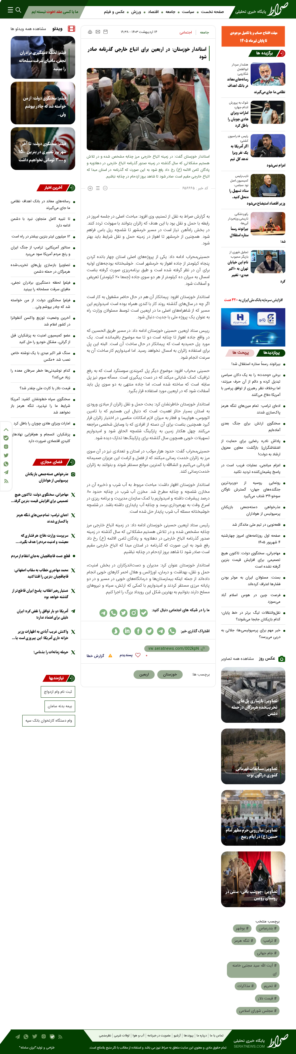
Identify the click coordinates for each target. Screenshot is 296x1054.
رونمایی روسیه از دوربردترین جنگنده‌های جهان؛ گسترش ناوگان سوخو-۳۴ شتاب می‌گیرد (251, 489)
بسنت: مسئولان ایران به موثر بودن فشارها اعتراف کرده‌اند (251, 580)
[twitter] (149, 631)
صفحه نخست (212, 12)
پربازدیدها (272, 352)
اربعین (144, 674)
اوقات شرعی (122, 1035)
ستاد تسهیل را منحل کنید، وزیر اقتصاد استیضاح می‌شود (257, 197)
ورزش (136, 12)
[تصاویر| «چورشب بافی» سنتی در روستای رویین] (253, 879)
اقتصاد (153, 12)
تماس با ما (216, 1035)
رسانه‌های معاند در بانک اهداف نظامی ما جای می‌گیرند (256, 86)
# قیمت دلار (267, 998)
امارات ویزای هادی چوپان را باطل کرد (42, 423)
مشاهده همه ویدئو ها (28, 29)
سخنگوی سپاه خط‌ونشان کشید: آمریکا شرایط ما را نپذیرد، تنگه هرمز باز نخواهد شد (40, 406)
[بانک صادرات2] (253, 319)
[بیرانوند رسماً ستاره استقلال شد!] (266, 223)
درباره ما (202, 1035)
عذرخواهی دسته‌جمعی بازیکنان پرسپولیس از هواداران (251, 510)
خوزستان (170, 674)
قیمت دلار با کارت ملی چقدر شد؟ (45, 388)
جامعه (170, 12)
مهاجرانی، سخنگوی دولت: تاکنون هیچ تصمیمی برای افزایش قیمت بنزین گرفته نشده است (251, 560)
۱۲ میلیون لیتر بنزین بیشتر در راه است (41, 236)
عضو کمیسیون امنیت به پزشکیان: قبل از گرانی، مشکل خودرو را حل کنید (40, 338)
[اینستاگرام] (6, 446)
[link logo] (259, 9)
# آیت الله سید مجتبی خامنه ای (254, 970)
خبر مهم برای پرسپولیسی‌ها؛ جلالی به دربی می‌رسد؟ (251, 633)
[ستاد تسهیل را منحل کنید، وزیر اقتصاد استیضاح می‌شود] (266, 185)
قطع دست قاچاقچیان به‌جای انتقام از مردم (40, 556)
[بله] (6, 438)
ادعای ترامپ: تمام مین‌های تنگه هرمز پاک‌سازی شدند (251, 409)
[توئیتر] (6, 455)
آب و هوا (138, 1035)
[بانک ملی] (253, 300)
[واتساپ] (6, 464)
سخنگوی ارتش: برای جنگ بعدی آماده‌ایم (251, 426)
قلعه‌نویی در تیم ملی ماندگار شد (256, 525)
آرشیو (177, 1035)
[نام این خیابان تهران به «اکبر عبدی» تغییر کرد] (266, 261)
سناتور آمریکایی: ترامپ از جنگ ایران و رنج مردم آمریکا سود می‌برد (40, 250)
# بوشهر (242, 928)
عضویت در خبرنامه (159, 1035)
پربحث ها (241, 352)
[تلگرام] (6, 472)
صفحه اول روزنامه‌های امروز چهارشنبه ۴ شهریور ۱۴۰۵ (251, 539)
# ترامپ (270, 941)
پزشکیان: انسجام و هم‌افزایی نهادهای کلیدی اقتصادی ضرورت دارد (40, 437)
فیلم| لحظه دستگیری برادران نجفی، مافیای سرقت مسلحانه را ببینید (42, 61)
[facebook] (138, 631)
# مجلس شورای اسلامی (258, 1011)
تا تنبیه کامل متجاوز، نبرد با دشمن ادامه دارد (40, 222)
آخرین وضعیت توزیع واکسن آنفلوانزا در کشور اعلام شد (40, 321)
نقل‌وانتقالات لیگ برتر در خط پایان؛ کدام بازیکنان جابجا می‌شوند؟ (251, 616)
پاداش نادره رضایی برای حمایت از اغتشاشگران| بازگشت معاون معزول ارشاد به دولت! (251, 448)
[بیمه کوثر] (253, 338)
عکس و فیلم (114, 12)
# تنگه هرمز (243, 941)
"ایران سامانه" (27, 1048)
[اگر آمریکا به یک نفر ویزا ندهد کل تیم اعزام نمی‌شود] (266, 145)
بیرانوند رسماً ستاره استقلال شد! (257, 235)
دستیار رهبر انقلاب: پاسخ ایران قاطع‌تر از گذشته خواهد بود (40, 594)
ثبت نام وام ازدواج (58, 692)
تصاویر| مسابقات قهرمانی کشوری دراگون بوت (257, 772)
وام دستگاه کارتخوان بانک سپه (48, 721)
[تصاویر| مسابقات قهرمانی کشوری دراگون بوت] (253, 756)
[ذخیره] (105, 32)
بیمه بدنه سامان (60, 706)
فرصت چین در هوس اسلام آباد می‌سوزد (251, 598)
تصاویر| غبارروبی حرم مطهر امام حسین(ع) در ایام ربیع (252, 833)
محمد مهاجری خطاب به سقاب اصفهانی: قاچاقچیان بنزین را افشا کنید (41, 573)
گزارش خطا (96, 656)
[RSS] (6, 481)
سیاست (188, 12)
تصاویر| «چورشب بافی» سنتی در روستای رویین (251, 895)
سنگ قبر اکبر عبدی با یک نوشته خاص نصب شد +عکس (40, 356)
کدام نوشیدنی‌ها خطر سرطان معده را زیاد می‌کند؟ (40, 374)
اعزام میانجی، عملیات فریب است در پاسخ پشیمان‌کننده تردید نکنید (251, 468)
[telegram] (160, 631)
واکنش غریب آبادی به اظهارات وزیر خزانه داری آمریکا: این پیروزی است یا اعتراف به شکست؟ (41, 635)
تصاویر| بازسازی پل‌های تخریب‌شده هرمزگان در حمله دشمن (254, 707)
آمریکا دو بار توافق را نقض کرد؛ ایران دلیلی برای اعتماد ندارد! (42, 614)
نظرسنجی (105, 1035)
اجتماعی (186, 32)
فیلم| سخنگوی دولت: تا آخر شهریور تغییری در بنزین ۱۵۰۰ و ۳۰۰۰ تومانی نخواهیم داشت (42, 152)
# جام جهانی (267, 953)
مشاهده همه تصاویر (237, 659)
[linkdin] (127, 631)
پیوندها (188, 1035)
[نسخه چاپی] (89, 31)
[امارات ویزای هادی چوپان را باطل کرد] (266, 112)
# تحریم (270, 986)
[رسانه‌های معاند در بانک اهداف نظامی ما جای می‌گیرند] (266, 74)
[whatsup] (172, 631)
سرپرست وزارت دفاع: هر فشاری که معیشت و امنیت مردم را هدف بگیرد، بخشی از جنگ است (43, 539)
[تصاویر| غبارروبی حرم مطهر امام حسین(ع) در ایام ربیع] (253, 818)
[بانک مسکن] (253, 36)
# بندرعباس (268, 928)
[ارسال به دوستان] (98, 31)
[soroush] (115, 631)
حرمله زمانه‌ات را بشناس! (51, 652)
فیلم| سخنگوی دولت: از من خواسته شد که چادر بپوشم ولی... (44, 106)
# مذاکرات (246, 986)
